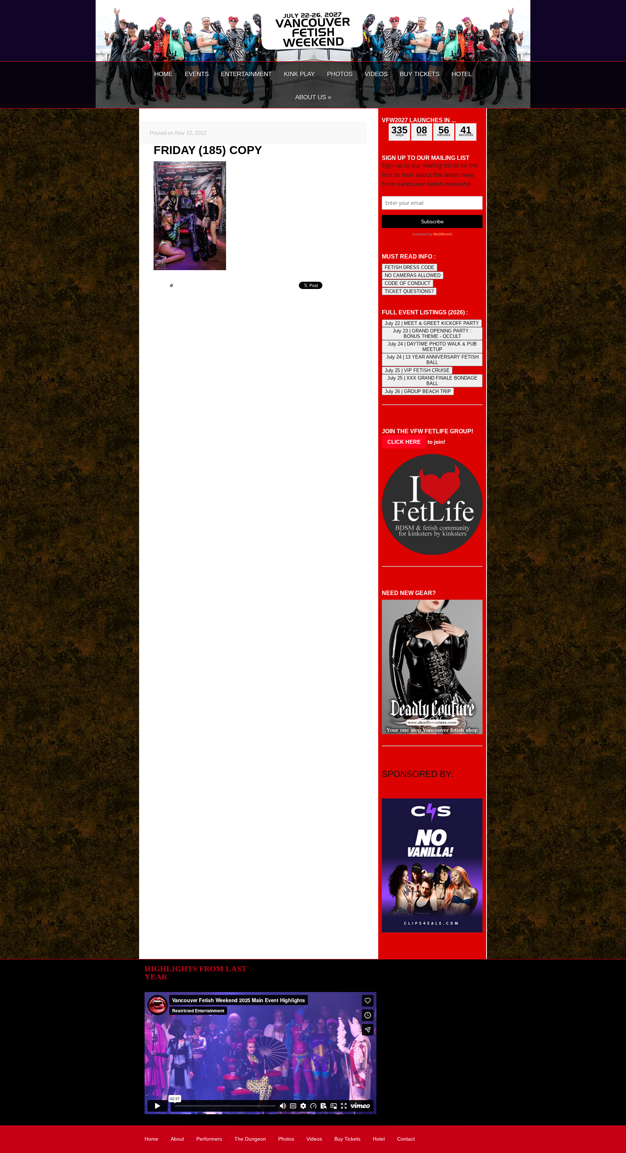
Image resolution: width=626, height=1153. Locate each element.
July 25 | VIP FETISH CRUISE (417, 370)
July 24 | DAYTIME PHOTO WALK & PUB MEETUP (432, 346)
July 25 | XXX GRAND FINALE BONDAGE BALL (432, 380)
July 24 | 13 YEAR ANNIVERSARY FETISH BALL (432, 359)
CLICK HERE (404, 442)
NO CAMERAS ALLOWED (413, 275)
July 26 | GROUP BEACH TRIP (418, 391)
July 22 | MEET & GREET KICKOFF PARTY (432, 323)
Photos (286, 1139)
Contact (406, 1139)
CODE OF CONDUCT (407, 283)
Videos (314, 1139)
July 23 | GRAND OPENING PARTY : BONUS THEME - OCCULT (432, 333)
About (177, 1139)
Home (151, 1139)
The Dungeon (250, 1139)
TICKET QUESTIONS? (409, 291)
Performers (209, 1139)
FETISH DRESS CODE (409, 267)
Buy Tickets (347, 1139)
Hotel (379, 1139)
